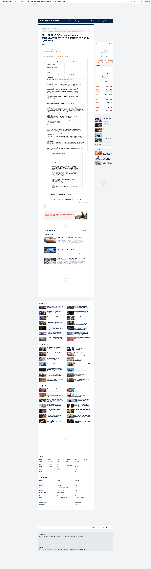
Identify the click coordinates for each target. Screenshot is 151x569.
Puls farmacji (84, 542)
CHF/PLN (49, 464)
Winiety (58, 495)
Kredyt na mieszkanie (61, 488)
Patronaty (51, 536)
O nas (40, 536)
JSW (75, 471)
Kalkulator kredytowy (60, 492)
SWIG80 (40, 468)
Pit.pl (51, 542)
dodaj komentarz (85, 230)
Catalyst (40, 471)
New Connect (41, 469)
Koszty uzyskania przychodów (80, 497)
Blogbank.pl (41, 497)
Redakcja (47, 536)
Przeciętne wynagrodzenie (68, 463)
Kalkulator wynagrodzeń (61, 482)
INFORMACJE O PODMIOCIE (52, 191)
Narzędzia (79, 31)
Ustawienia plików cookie (81, 549)
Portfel (83, 31)
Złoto (58, 461)
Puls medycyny (79, 542)
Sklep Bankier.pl (77, 504)
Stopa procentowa (42, 500)
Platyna (58, 468)
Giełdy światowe (57, 31)
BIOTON (76, 469)
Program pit (77, 483)
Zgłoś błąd (75, 536)
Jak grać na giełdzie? (43, 482)
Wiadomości (56, 28)
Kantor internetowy (42, 492)
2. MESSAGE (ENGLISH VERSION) (52, 51)
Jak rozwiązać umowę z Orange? (62, 487)
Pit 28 (76, 490)
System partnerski (56, 542)
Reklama (43, 536)
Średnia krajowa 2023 (43, 502)
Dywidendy (74, 31)
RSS (54, 536)
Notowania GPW (45, 31)
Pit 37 (76, 487)
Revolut (58, 494)
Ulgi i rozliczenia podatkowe (79, 494)
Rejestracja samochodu (61, 499)
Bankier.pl (44, 28)
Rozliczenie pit (77, 482)
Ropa (58, 464)
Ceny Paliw (59, 469)
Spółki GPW (77, 461)
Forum (86, 31)
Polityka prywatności (72, 549)
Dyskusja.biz (71, 542)
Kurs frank (41, 487)
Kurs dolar (41, 485)
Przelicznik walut (42, 490)
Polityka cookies (65, 549)
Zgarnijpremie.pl (42, 499)
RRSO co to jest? (60, 500)
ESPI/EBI (51, 31)
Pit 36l (76, 488)
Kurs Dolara (50, 466)
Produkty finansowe (66, 536)
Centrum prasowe (59, 536)
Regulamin (60, 549)
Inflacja (67, 461)
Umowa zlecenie (60, 483)
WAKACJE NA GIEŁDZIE (49, 21)
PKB (67, 467)
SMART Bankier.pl (46, 542)
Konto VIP (41, 494)
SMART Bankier (77, 495)
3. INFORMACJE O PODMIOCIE (51, 54)
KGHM (76, 468)
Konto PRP (59, 485)
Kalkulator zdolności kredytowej (80, 500)
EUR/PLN (50, 461)
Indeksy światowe (42, 473)
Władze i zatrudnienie (108, 60)
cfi (44, 207)
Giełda (22, 1)
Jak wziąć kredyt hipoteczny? (62, 497)
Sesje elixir (77, 499)
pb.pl (75, 542)
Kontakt (71, 536)
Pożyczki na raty (78, 502)
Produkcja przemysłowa (70, 465)
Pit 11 (76, 492)
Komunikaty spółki (108, 62)
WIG (40, 464)
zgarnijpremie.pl (90, 542)
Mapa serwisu (80, 536)
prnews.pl (61, 542)
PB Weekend (41, 495)
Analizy (67, 470)
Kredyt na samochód (60, 490)
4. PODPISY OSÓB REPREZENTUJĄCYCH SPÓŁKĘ (56, 56)
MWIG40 (40, 466)
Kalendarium (69, 31)
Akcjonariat (99, 60)
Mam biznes (66, 542)
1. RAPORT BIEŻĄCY (49, 49)
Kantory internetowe (51, 469)
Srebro (58, 466)
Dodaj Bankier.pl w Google (84, 43)
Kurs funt (41, 488)
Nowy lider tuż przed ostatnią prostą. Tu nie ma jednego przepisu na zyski (83, 21)
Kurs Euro (50, 468)
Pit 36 (76, 485)
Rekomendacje (63, 31)
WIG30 (40, 461)
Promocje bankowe (42, 504)
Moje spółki (77, 466)
